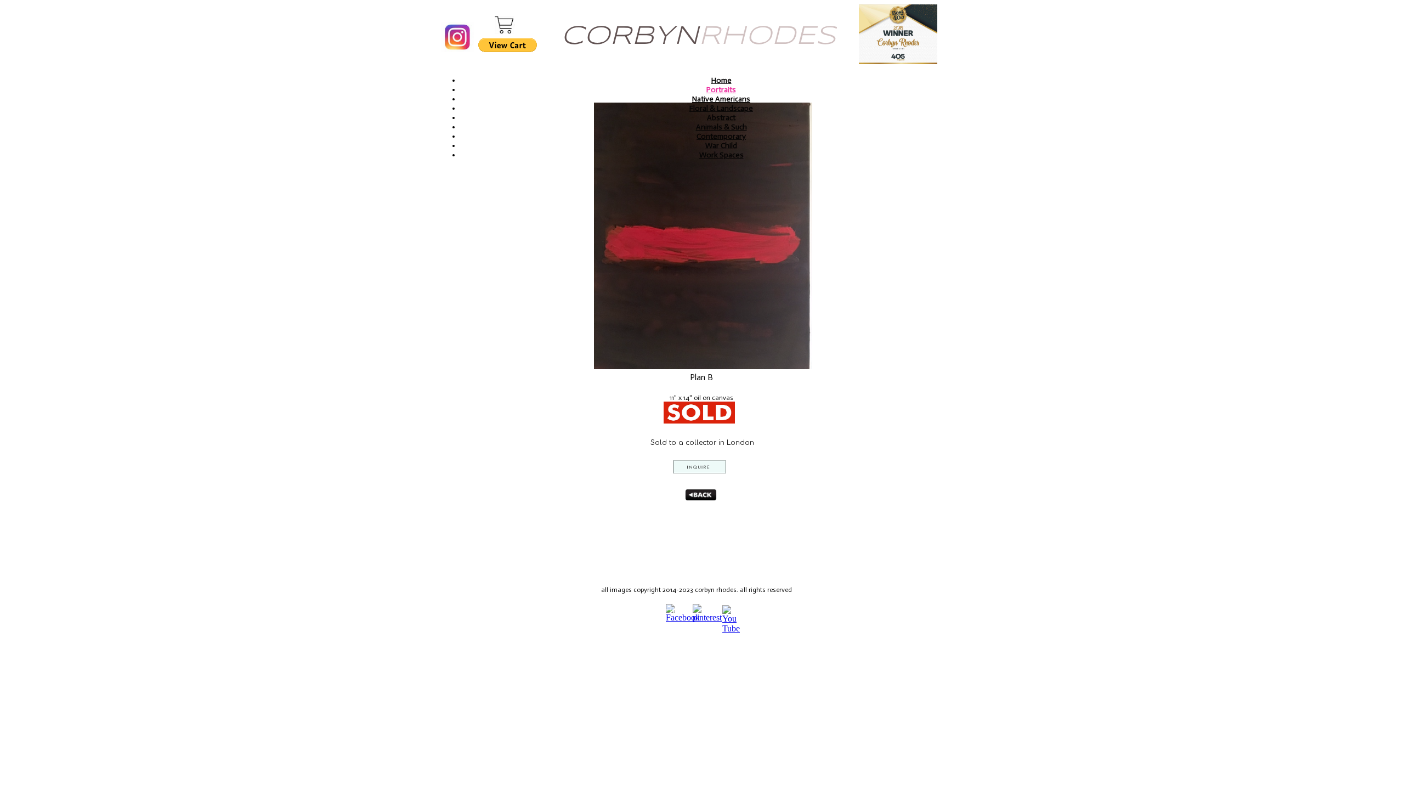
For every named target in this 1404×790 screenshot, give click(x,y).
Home (721, 80)
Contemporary (721, 136)
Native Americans (721, 99)
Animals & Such (721, 127)
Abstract (721, 117)
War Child (721, 145)
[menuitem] (721, 80)
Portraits (721, 89)
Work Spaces (721, 155)
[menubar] (717, 118)
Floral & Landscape (721, 108)
